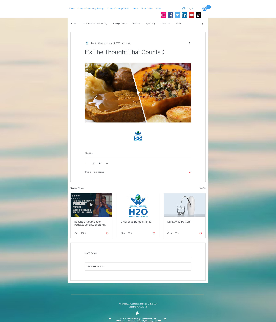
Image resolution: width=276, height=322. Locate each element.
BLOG (73, 23)
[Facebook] (170, 15)
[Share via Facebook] (86, 163)
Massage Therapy (120, 23)
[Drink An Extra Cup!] (184, 205)
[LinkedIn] (184, 15)
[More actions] (189, 43)
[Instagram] (163, 15)
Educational (165, 23)
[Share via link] (107, 163)
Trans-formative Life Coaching (94, 23)
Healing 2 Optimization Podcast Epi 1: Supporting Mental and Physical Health (90, 223)
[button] (202, 23)
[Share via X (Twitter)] (93, 163)
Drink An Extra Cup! (179, 221)
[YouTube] (191, 15)
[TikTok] (198, 15)
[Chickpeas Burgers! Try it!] (138, 205)
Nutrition (136, 23)
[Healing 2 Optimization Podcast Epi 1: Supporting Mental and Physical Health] (91, 205)
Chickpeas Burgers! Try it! (136, 221)
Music (178, 23)
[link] (206, 8)
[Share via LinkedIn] (100, 163)
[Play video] (138, 92)
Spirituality (150, 23)
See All (203, 188)
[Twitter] (177, 15)
